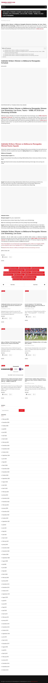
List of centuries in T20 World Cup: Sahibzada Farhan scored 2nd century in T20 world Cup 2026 (35, 305)
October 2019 (5, 590)
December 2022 (5, 498)
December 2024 (5, 445)
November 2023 (5, 472)
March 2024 (4, 465)
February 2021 (5, 541)
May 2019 (4, 607)
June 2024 (4, 458)
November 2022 (5, 501)
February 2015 (5, 656)
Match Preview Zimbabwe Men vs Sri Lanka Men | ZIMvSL (36, 342)
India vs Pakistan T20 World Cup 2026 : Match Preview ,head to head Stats (11, 342)
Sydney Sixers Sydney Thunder (17, 270)
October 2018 (5, 630)
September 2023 (6, 478)
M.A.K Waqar (8, 308)
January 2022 (5, 508)
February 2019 (5, 617)
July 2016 (4, 650)
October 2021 (5, 518)
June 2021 (4, 528)
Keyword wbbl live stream (11, 267)
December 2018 (5, 623)
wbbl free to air (8, 274)
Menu (4, 7)
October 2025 (5, 425)
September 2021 (6, 521)
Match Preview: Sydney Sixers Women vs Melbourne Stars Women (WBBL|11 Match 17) (35, 380)
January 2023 (5, 495)
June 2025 (4, 432)
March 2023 (4, 488)
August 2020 (5, 561)
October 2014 (5, 670)
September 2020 (6, 557)
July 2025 (4, 429)
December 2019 (5, 584)
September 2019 (6, 594)
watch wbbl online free (38, 272)
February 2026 (5, 419)
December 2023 (5, 468)
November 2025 (5, 422)
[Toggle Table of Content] (44, 48)
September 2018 (6, 633)
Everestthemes (34, 681)
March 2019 (4, 613)
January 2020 (5, 580)
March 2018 (4, 640)
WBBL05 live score (17, 277)
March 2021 (4, 538)
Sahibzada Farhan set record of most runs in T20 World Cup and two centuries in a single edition (11, 305)
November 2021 (5, 514)
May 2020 (4, 571)
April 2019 (4, 610)
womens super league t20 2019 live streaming (24, 279)
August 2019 (5, 597)
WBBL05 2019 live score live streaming (35, 274)
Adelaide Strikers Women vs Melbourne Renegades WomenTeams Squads (19, 54)
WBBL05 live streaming (30, 277)
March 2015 (4, 653)
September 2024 (6, 455)
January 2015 (5, 660)
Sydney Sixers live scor (37, 267)
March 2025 (4, 439)
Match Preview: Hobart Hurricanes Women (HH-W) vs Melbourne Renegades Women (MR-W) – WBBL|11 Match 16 (11, 380)
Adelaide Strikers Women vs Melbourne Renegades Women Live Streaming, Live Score (21, 55)
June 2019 (4, 604)
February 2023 (5, 491)
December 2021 (5, 511)
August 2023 (5, 481)
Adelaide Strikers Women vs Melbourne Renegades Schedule (17, 50)
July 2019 (4, 600)
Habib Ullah (8, 20)
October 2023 (5, 475)
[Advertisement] (24, 38)
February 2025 (5, 442)
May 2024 (4, 462)
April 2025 (4, 435)
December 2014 (5, 663)
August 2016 (5, 646)
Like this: (4, 56)
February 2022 (5, 505)
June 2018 (4, 637)
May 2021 (4, 531)
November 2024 (5, 448)
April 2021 (4, 534)
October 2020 (5, 554)
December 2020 (5, 547)
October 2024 (5, 452)
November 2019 (5, 587)
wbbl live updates (19, 274)
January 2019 (5, 620)
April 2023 (4, 485)
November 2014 (5, 666)
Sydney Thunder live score (32, 270)
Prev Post (13, 284)
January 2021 (5, 544)
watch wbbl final (25, 272)
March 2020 (4, 574)
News (3, 365)
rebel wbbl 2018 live (24, 267)
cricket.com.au (39, 28)
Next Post (35, 284)
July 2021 (4, 524)
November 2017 (5, 643)
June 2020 (4, 567)
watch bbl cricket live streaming (11, 272)
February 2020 (5, 577)
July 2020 (4, 564)
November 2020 (5, 551)
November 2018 (5, 627)
